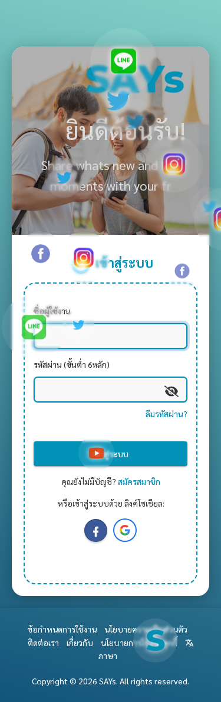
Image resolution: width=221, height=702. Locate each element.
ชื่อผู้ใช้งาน (52, 310)
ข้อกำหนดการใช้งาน (62, 629)
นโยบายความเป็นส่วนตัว (145, 629)
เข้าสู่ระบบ (110, 453)
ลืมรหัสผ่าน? (166, 413)
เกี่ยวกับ (80, 642)
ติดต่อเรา (43, 642)
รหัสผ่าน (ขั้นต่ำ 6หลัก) (72, 364)
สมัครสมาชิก (139, 481)
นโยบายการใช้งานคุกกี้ (139, 642)
